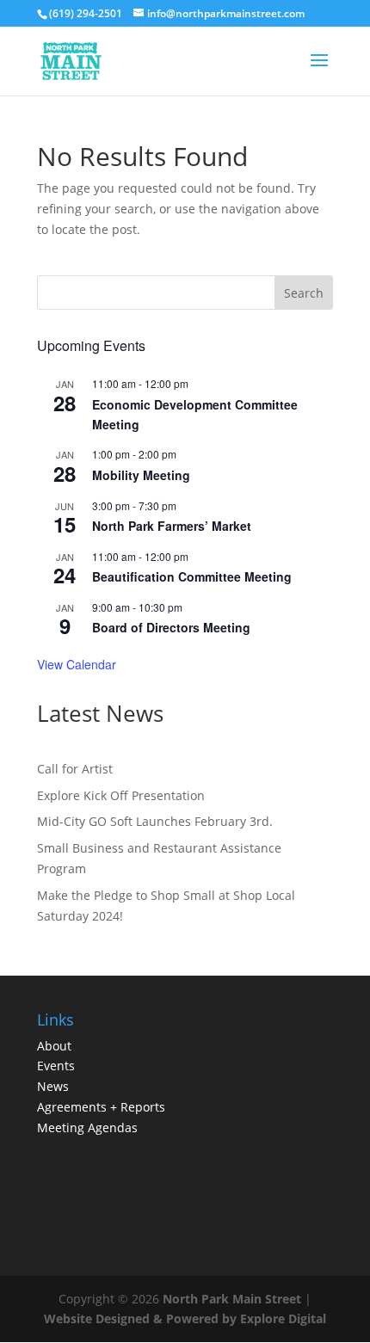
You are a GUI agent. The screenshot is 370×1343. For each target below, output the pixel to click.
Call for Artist (75, 769)
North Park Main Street (232, 1299)
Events (56, 1065)
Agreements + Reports (101, 1107)
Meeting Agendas (87, 1127)
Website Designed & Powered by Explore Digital (185, 1318)
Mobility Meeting (141, 475)
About (54, 1046)
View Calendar (76, 664)
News (53, 1086)
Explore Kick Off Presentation (121, 795)
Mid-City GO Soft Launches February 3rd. (155, 821)
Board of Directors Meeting (171, 627)
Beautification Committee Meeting (192, 576)
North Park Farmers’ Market (171, 525)
